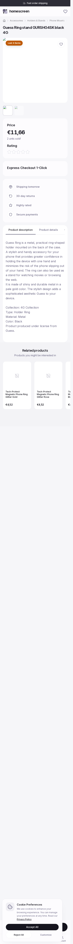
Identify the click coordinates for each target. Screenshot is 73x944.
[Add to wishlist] (61, 44)
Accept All (32, 927)
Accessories (16, 20)
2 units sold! (25, 138)
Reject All (19, 934)
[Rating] (18, 152)
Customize (46, 934)
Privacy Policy (24, 919)
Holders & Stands (36, 20)
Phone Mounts (57, 20)
